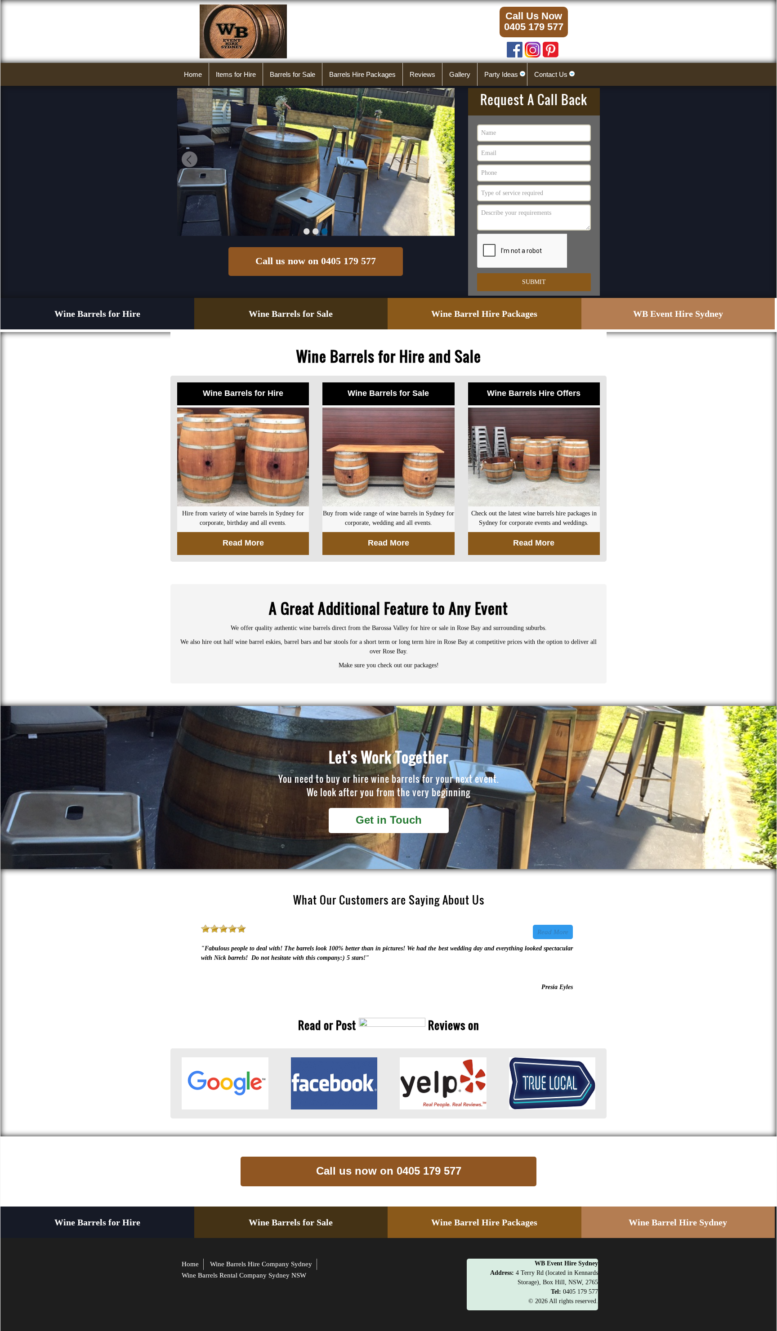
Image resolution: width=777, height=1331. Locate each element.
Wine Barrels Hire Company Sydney (261, 1264)
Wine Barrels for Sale (291, 314)
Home (190, 1264)
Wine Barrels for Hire (97, 314)
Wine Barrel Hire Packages (484, 314)
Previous (188, 160)
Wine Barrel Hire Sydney (678, 1222)
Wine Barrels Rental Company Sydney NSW (244, 1275)
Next (443, 160)
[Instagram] (532, 47)
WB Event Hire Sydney (678, 314)
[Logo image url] (243, 30)
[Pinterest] (550, 47)
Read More (552, 932)
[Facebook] (514, 47)
